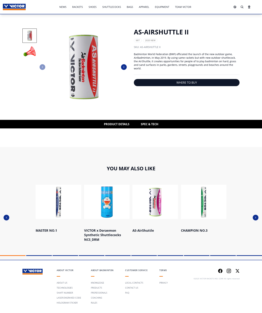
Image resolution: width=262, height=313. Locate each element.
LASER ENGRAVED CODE (69, 297)
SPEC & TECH (149, 124)
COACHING (96, 297)
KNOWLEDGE (97, 282)
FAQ (127, 292)
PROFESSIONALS (99, 292)
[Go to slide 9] (223, 255)
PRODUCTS (96, 287)
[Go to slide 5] (118, 255)
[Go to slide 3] (65, 255)
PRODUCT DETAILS (116, 124)
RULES (94, 302)
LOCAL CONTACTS (134, 282)
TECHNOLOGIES (65, 287)
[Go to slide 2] (39, 255)
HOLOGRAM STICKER (67, 302)
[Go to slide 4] (91, 255)
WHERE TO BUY (186, 83)
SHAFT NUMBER (65, 292)
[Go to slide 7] (170, 255)
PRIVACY (163, 282)
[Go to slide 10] (249, 255)
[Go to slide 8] (196, 255)
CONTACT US (131, 287)
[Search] (242, 7)
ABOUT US (62, 282)
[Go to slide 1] (12, 255)
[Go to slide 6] (144, 255)
